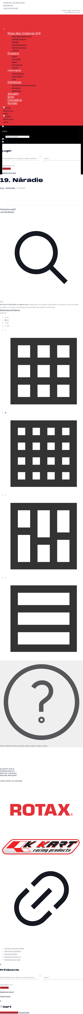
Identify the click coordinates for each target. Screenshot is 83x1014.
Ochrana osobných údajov (14, 948)
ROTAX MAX (10, 188)
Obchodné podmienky (12, 951)
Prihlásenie (4, 987)
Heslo (47, 977)
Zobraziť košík (24, 1013)
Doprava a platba (10, 954)
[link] (41, 256)
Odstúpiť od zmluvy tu (12, 957)
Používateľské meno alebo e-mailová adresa (17, 977)
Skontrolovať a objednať (9, 1013)
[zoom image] (41, 299)
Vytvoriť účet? (5, 996)
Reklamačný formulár (12, 960)
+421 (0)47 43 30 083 (11, 781)
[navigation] (41, 1006)
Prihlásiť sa (15, 310)
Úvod (2, 188)
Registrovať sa (5, 310)
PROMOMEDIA (14, 944)
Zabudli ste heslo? (7, 992)
